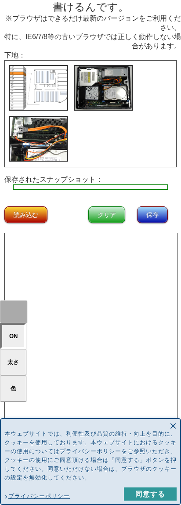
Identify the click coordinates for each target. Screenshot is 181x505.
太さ (13, 362)
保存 (152, 214)
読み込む (26, 214)
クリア (107, 214)
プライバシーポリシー (39, 496)
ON (13, 336)
